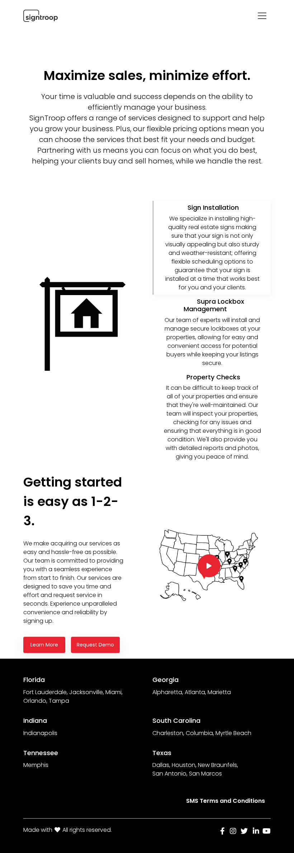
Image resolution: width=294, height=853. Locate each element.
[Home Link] (40, 16)
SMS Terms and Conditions (225, 801)
